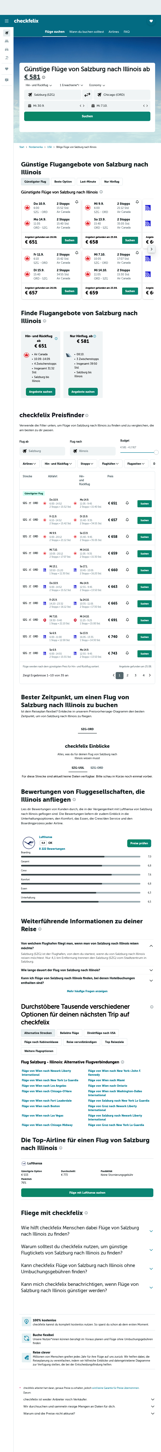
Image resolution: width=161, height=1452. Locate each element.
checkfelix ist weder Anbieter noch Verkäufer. (55, 1399)
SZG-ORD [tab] (87, 729)
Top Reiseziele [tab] (114, 1042)
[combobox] (97, 85)
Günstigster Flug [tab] (35, 181)
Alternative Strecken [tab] (38, 1033)
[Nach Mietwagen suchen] (7, 49)
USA (49, 147)
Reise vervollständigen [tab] (82, 1042)
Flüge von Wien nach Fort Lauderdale (47, 1100)
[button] (6, 21)
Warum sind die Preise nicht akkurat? (49, 1413)
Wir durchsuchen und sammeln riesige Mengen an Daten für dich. (69, 1406)
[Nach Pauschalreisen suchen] (7, 58)
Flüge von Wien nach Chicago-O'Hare (47, 1091)
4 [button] (144, 675)
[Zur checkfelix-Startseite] (26, 21)
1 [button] (119, 675)
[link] (40, 392)
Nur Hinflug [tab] (111, 181)
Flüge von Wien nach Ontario (107, 1085)
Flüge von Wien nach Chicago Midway (47, 1125)
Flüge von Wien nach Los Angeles (44, 1085)
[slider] (156, 452)
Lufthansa (45, 837)
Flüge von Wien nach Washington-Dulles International (115, 1093)
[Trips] (7, 69)
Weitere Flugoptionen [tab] (38, 1051)
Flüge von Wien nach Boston (41, 1106)
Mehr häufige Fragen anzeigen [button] (87, 991)
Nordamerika (36, 147)
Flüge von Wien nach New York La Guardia (50, 1080)
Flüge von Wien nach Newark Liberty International (46, 1072)
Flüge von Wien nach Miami (106, 1080)
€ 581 (32, 77)
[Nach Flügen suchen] (7, 33)
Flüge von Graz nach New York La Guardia (116, 1125)
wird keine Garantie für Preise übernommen (115, 1388)
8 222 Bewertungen (52, 848)
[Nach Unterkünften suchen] (7, 41)
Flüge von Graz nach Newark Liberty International (112, 1108)
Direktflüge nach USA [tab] (101, 1033)
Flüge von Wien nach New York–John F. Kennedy (114, 1072)
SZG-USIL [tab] (78, 767)
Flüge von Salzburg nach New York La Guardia (118, 1100)
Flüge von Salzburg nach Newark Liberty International (115, 1117)
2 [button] (127, 675)
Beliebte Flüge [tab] (69, 1033)
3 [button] (135, 675)
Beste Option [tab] (63, 181)
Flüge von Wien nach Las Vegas (42, 1115)
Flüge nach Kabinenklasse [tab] (41, 1042)
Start (21, 147)
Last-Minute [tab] (88, 181)
